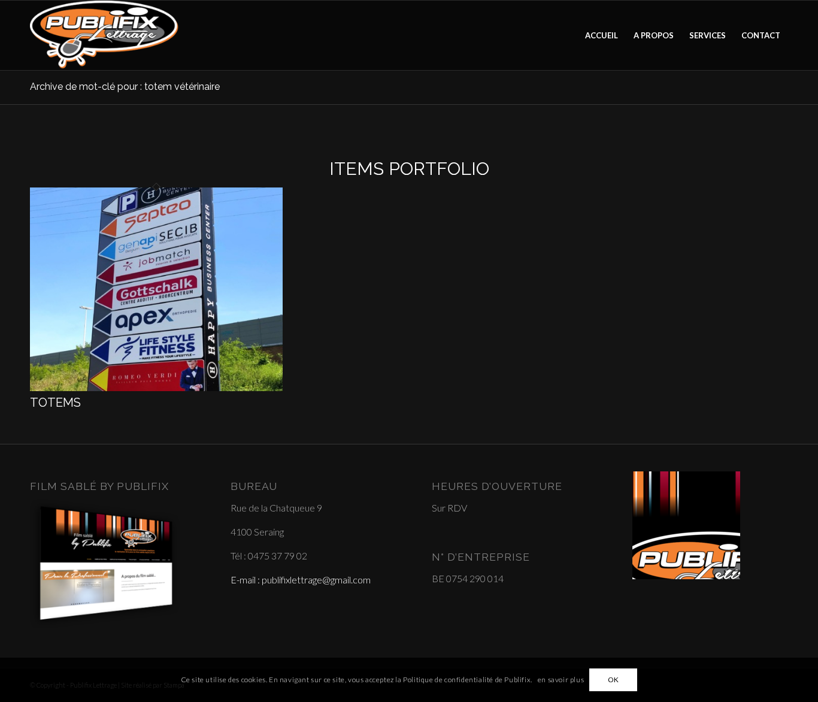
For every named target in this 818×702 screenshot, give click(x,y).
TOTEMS (55, 402)
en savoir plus (561, 679)
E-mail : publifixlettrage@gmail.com (301, 579)
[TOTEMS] (156, 387)
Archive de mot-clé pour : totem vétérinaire (125, 86)
